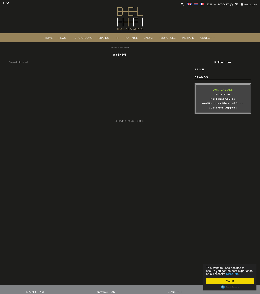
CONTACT (206, 37)
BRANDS (104, 37)
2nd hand (188, 37)
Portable (131, 37)
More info (232, 273)
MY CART (225, 4)
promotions (167, 37)
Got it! (230, 281)
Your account (250, 4)
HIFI (117, 37)
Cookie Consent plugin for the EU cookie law (230, 287)
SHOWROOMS (84, 37)
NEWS (62, 37)
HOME (49, 37)
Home (114, 47)
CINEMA (148, 37)
